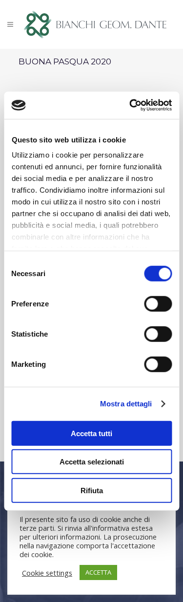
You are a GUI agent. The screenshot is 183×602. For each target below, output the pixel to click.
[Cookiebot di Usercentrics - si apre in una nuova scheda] (130, 105)
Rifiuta (92, 490)
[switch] (158, 303)
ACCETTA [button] (98, 572)
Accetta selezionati (92, 462)
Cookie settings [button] (47, 572)
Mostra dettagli (126, 404)
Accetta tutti (91, 433)
